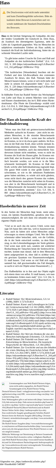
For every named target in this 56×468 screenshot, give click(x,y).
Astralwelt (34, 39)
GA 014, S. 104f (15, 106)
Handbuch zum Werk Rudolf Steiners (26, 438)
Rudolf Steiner (30, 94)
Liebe (4, 44)
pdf (20, 310)
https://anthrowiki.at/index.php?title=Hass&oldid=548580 (23, 462)
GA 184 (39, 344)
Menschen (46, 44)
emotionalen (19, 47)
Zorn (39, 58)
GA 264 (19, 353)
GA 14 (46, 299)
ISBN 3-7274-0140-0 (23, 301)
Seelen (12, 212)
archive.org (50, 323)
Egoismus (39, 41)
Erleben (30, 47)
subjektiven (6, 47)
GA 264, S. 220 (29, 85)
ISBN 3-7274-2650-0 (41, 353)
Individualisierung (32, 50)
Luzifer (24, 53)
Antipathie (41, 36)
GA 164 (45, 336)
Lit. (47, 61)
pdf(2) (37, 312)
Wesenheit (16, 53)
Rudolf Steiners (38, 383)
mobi (26, 318)
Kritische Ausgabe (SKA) (27, 416)
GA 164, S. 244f (29, 278)
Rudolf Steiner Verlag (36, 389)
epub (36, 320)
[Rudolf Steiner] (3, 383)
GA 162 (33, 307)
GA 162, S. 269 (29, 62)
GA (24, 389)
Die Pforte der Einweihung (27, 103)
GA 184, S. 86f (29, 191)
